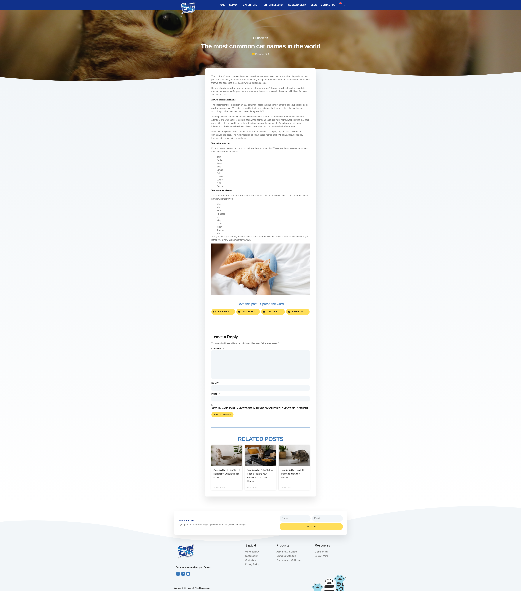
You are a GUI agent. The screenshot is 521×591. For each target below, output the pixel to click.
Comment (217, 349)
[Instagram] (183, 574)
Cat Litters (250, 5)
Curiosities (260, 38)
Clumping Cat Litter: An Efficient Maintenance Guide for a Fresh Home (226, 474)
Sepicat (234, 5)
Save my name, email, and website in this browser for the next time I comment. (259, 408)
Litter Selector (274, 5)
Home (222, 5)
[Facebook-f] (178, 574)
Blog (314, 5)
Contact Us (328, 5)
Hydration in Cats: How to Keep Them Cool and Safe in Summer (294, 474)
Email (215, 394)
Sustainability (297, 5)
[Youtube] (188, 574)
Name (215, 383)
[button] (223, 312)
